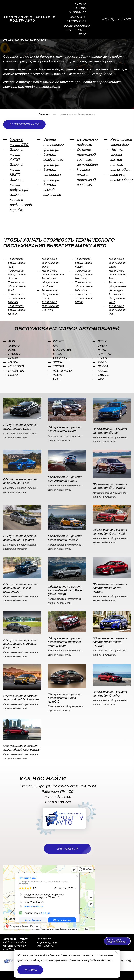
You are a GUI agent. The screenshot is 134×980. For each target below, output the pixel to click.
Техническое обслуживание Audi (17, 263)
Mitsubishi (16, 370)
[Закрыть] (116, 952)
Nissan (13, 374)
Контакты (78, 17)
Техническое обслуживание (77, 114)
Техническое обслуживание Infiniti (50, 263)
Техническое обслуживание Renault (17, 310)
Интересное (76, 30)
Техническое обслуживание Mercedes (84, 274)
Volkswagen (62, 370)
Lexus (57, 354)
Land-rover (62, 349)
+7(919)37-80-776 (116, 19)
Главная (44, 114)
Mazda (13, 362)
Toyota (58, 366)
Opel (56, 379)
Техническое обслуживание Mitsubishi (84, 286)
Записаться (77, 21)
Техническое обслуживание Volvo (117, 298)
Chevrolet (61, 358)
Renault (14, 358)
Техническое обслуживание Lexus (50, 294)
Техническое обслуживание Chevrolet (50, 306)
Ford (12, 349)
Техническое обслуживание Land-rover (50, 282)
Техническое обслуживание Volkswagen (117, 286)
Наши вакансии (77, 25)
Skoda (58, 362)
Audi (11, 341)
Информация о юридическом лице (116, 941)
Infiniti (58, 341)
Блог (83, 34)
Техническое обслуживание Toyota (117, 274)
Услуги (81, 3)
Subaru (14, 345)
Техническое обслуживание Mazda (84, 263)
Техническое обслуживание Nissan (84, 298)
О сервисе (78, 12)
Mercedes (16, 366)
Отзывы (80, 8)
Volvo (57, 374)
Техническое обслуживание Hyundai (17, 298)
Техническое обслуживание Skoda (117, 263)
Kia (55, 345)
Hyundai (14, 354)
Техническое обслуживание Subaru (17, 274)
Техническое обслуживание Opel (117, 310)
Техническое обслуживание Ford (17, 286)
